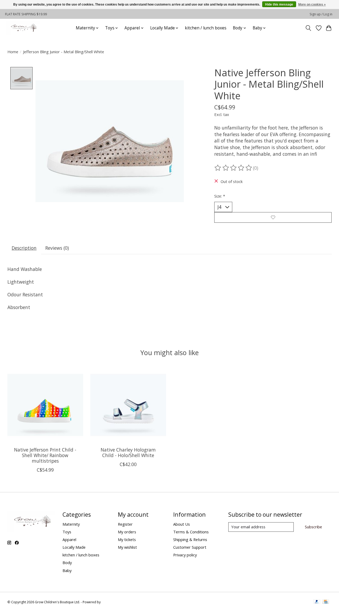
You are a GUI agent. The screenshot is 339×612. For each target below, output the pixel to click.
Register (125, 524)
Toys (67, 531)
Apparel (69, 539)
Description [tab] (24, 248)
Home (12, 51)
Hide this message (279, 4)
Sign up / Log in (321, 14)
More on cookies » (312, 4)
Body (67, 562)
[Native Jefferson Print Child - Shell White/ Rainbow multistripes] (45, 405)
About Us (181, 524)
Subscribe (313, 526)
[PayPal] (316, 602)
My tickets (127, 539)
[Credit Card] (325, 602)
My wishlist (127, 547)
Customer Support (189, 547)
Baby (67, 570)
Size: (219, 196)
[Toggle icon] (308, 28)
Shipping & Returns (190, 539)
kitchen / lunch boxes (205, 28)
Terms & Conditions (191, 531)
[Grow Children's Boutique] (23, 28)
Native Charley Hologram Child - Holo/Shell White (127, 452)
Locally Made (74, 547)
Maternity (71, 524)
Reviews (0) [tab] (57, 248)
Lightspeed (109, 602)
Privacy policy (185, 554)
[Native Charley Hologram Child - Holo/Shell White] (128, 405)
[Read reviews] (233, 167)
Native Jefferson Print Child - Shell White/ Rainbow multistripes (45, 455)
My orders (127, 531)
